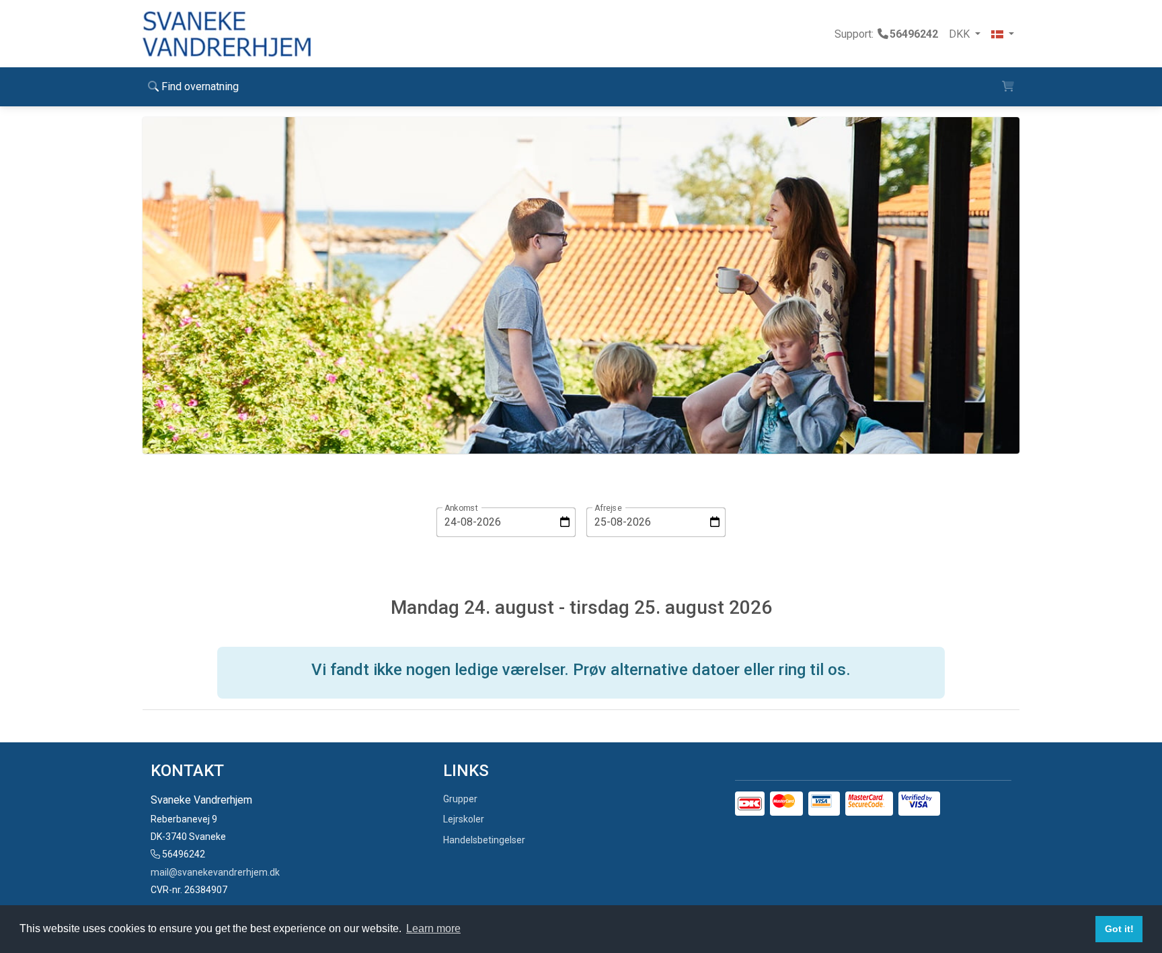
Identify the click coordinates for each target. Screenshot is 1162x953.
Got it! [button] (1119, 928)
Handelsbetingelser (484, 840)
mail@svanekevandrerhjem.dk (215, 872)
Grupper (460, 798)
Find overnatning (199, 86)
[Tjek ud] (1008, 87)
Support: (886, 34)
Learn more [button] (433, 928)
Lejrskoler (463, 819)
